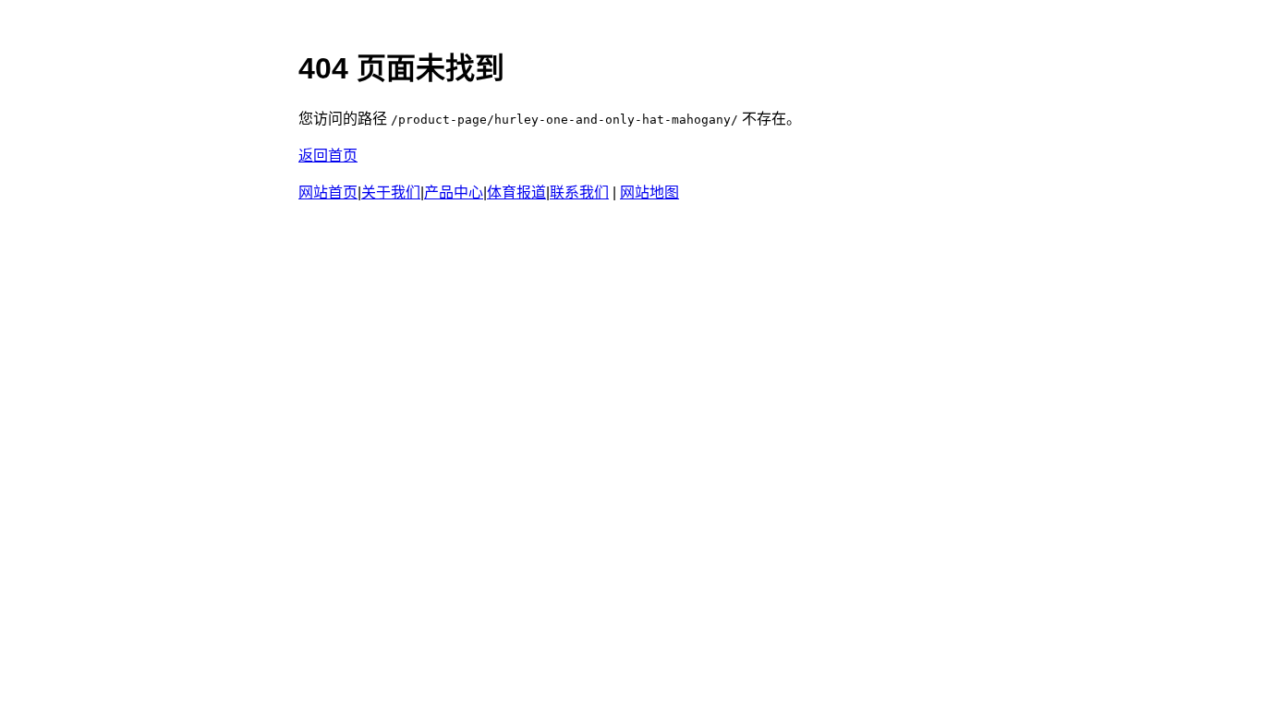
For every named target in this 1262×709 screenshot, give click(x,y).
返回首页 (328, 155)
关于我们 (390, 192)
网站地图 (649, 192)
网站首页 (328, 192)
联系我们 (579, 192)
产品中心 (453, 192)
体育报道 (516, 192)
